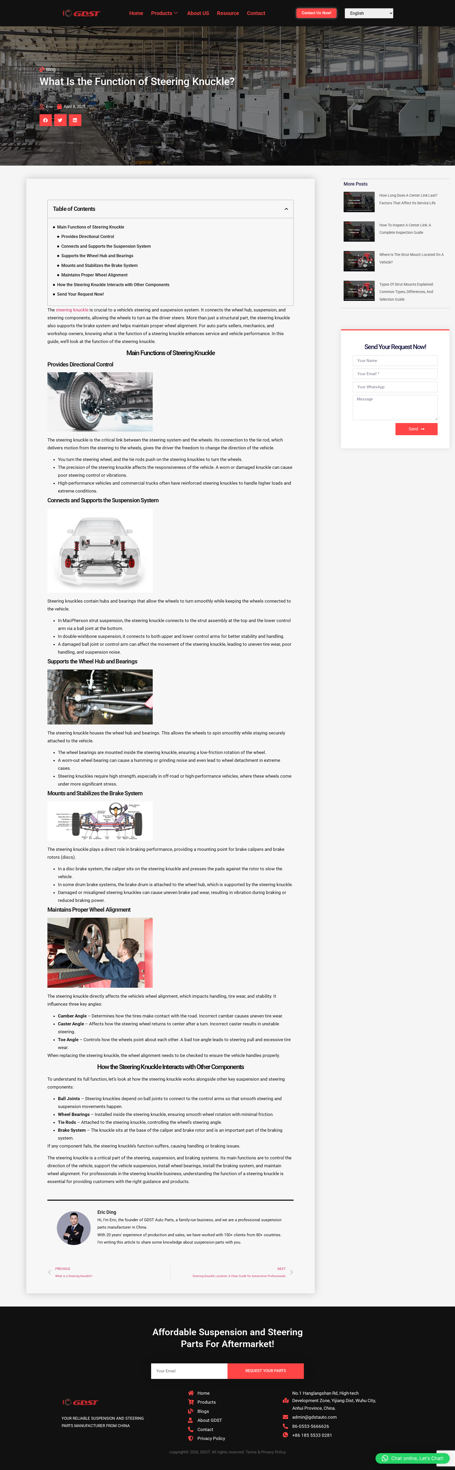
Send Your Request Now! (80, 294)
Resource (228, 13)
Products (161, 13)
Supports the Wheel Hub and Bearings (97, 255)
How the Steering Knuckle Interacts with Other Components (113, 284)
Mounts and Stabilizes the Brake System (99, 265)
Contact (256, 13)
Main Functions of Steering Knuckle (90, 227)
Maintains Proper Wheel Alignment (94, 274)
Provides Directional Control (87, 236)
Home (136, 13)
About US (198, 13)
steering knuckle (72, 309)
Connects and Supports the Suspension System (106, 246)
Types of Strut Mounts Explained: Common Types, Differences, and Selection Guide (406, 291)
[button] (45, 120)
